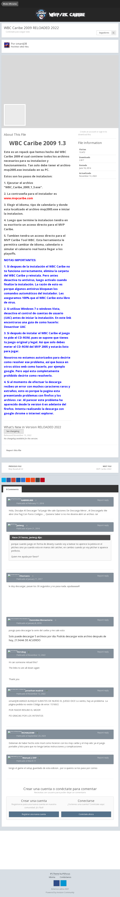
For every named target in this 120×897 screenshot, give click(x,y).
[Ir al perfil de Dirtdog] (12, 651)
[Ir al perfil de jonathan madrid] (16, 690)
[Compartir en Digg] (18, 480)
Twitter (63, 883)
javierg (20, 525)
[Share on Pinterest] (42, 480)
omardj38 (21, 43)
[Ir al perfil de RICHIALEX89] (15, 732)
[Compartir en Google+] (13, 480)
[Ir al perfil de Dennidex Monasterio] (19, 619)
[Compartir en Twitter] (4, 480)
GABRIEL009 (27, 500)
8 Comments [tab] (12, 489)
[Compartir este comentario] (111, 500)
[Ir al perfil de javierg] (12, 525)
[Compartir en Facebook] (8, 480)
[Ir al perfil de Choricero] (13, 575)
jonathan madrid (34, 690)
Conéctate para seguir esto (18, 31)
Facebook (57, 883)
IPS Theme (54, 873)
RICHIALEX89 (28, 732)
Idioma (52, 877)
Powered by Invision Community (60, 892)
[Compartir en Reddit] (28, 480)
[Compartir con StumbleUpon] (33, 480)
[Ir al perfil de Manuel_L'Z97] (15, 757)
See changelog (13, 431)
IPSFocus (66, 873)
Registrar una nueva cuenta (34, 814)
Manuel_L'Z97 (29, 757)
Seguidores (104, 32)
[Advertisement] (60, 81)
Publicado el (30, 503)
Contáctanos (65, 877)
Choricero (24, 575)
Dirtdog (21, 651)
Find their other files (20, 46)
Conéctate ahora (86, 814)
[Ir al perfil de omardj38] (7, 45)
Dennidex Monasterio (41, 620)
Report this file (13, 450)
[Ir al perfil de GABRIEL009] (14, 500)
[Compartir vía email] (37, 480)
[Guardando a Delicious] (23, 480)
